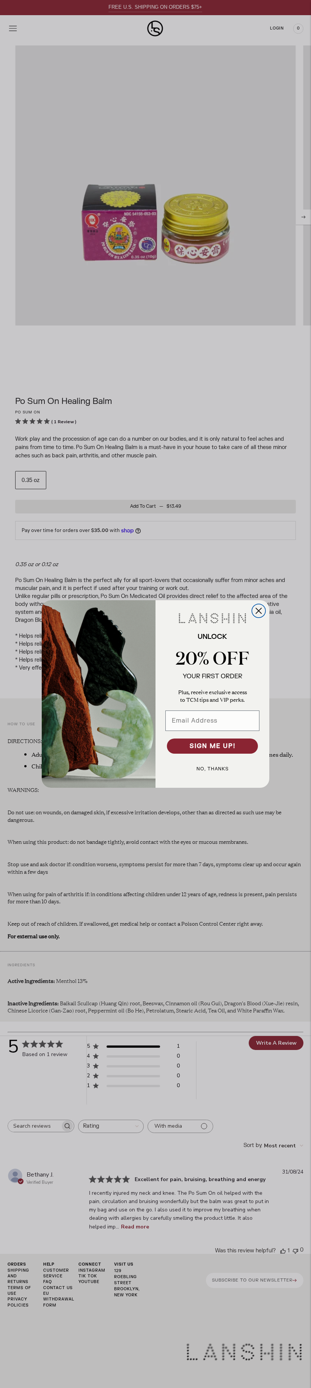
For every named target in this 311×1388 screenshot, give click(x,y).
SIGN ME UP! (213, 746)
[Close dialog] (258, 611)
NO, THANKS (212, 769)
